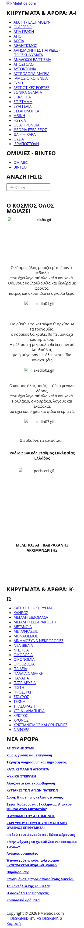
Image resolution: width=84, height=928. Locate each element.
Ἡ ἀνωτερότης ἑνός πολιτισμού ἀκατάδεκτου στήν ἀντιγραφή (33, 862)
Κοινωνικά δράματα (23, 900)
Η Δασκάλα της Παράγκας (28, 893)
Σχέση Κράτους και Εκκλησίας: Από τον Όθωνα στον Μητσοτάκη (39, 806)
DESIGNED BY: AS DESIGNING (34, 918)
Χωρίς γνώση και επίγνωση (29, 755)
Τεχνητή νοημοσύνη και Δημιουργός (36, 762)
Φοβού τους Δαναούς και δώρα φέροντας (41, 834)
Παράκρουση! (18, 872)
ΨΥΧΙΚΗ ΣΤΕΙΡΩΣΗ (21, 776)
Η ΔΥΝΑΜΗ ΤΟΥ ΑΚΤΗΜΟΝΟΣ (31, 816)
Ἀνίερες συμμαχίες (22, 853)
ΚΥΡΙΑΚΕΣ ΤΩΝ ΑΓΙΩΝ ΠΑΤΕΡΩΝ (32, 790)
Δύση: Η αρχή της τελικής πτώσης (35, 797)
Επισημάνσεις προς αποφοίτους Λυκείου (40, 879)
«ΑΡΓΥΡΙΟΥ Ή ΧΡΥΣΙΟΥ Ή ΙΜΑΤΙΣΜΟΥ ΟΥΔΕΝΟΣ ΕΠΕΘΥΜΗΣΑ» (37, 825)
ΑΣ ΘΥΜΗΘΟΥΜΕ (20, 748)
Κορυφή (14, 923)
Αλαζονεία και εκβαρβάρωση (31, 783)
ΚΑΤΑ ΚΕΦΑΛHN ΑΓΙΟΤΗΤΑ (28, 769)
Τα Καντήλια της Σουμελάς (28, 886)
